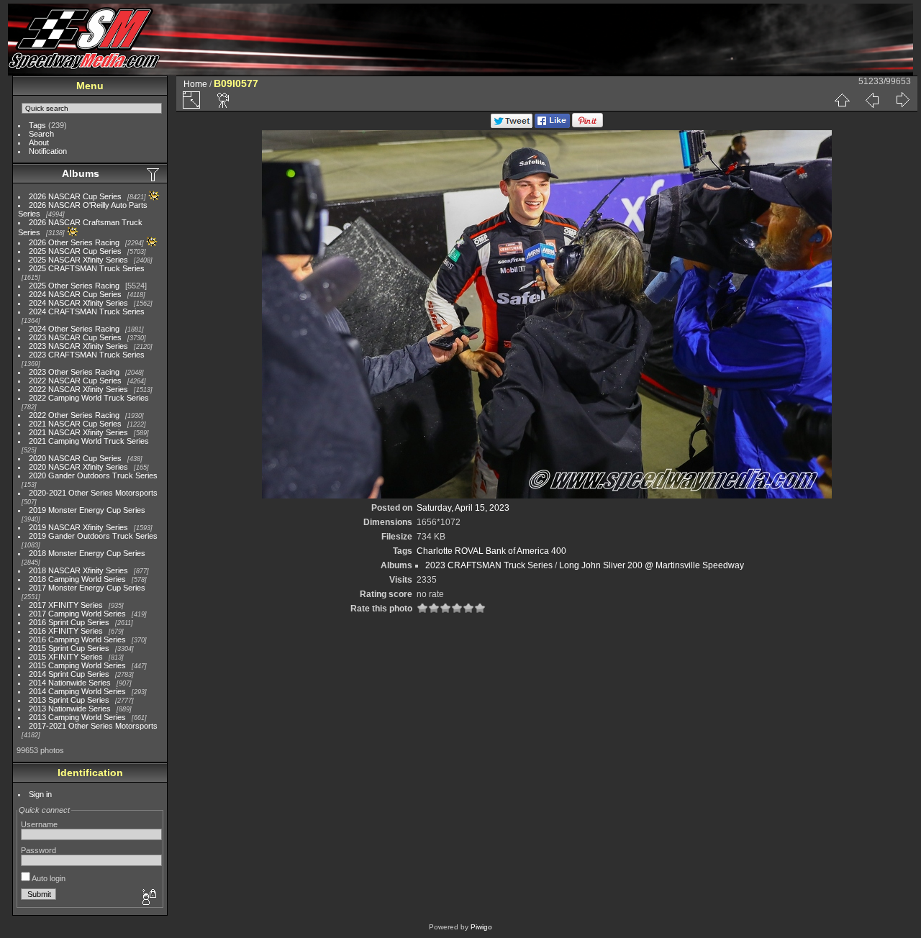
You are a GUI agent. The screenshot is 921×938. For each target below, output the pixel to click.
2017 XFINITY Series (66, 605)
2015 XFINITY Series (66, 656)
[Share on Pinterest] (587, 125)
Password (38, 850)
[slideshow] (224, 100)
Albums (80, 173)
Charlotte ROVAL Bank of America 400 (491, 551)
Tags (37, 125)
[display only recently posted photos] (154, 174)
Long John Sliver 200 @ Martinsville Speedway (651, 565)
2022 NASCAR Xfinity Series (78, 389)
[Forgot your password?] (148, 897)
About (39, 142)
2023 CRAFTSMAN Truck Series (87, 354)
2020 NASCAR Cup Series (75, 458)
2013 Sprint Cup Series (69, 700)
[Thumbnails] (842, 100)
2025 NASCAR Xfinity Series (78, 259)
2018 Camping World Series (77, 579)
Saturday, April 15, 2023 (463, 508)
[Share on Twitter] (511, 125)
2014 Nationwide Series (70, 682)
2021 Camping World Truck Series (89, 441)
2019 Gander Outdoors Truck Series (93, 536)
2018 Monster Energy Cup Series (87, 553)
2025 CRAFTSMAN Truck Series (87, 268)
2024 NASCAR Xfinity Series (78, 303)
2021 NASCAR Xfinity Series (78, 432)
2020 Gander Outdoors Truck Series (93, 475)
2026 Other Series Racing (74, 242)
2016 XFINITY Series (66, 631)
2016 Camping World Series (77, 639)
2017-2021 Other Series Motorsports (93, 725)
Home (195, 84)
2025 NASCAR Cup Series (75, 251)
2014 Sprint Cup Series (69, 674)
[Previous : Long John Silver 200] (872, 100)
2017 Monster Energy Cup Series (87, 587)
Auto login (47, 878)
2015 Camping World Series (77, 665)
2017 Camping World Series (77, 613)
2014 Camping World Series (77, 691)
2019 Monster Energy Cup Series (87, 510)
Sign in (40, 794)
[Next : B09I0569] (902, 100)
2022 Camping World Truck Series (89, 397)
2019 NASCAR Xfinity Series (78, 527)
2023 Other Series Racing (74, 372)
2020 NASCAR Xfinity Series (78, 467)
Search (41, 133)
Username (39, 824)
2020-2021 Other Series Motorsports (93, 492)
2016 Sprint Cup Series (69, 622)
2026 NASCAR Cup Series (75, 196)
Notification (48, 151)
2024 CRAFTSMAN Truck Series (87, 311)
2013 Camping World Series (77, 717)
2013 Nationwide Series (70, 708)
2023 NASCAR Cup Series (75, 337)
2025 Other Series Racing (74, 285)
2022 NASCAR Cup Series (75, 380)
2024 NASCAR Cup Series (75, 294)
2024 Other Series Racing (74, 328)
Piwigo (481, 927)
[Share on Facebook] (552, 125)
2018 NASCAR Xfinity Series (78, 570)
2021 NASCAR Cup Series (75, 423)
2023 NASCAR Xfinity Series (78, 346)
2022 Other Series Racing (74, 415)
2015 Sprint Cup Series (69, 648)
